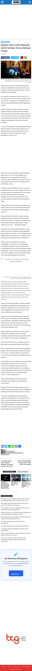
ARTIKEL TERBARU (22, 471)
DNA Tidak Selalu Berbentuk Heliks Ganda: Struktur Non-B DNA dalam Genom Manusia (15, 504)
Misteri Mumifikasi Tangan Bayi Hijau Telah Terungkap (24, 462)
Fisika (11, 453)
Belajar (7, 453)
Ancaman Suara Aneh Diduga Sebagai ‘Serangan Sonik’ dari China (7, 463)
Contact (3, 666)
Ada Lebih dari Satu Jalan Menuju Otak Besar (15, 483)
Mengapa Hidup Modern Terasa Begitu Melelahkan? (15, 526)
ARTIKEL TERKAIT (9, 471)
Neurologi (16, 453)
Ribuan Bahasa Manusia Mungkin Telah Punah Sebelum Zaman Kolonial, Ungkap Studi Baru (15, 517)
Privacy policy (16, 666)
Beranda (2, 39)
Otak (21, 453)
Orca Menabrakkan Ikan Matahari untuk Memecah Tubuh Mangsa (14, 529)
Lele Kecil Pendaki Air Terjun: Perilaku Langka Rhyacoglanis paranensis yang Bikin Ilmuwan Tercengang (13, 539)
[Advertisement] (16, 21)
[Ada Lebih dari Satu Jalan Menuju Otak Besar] (16, 477)
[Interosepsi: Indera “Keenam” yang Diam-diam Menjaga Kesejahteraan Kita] (26, 477)
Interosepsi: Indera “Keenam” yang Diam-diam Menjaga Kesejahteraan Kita (26, 484)
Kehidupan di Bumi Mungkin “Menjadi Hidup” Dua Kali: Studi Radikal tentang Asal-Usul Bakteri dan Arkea (15, 499)
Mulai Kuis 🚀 (16, 574)
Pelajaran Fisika (4, 454)
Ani (5, 450)
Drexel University (10, 451)
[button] (29, 2)
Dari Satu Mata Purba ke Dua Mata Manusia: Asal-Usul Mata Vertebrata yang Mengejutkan (15, 508)
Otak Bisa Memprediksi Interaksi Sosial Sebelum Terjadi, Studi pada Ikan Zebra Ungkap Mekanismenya (5, 485)
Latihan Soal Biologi (25, 666)
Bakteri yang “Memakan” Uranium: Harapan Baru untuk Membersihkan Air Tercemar (15, 534)
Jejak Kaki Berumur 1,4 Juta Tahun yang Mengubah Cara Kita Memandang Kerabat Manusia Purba (16, 513)
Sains (2, 480)
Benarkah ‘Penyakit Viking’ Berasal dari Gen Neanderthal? (13, 522)
